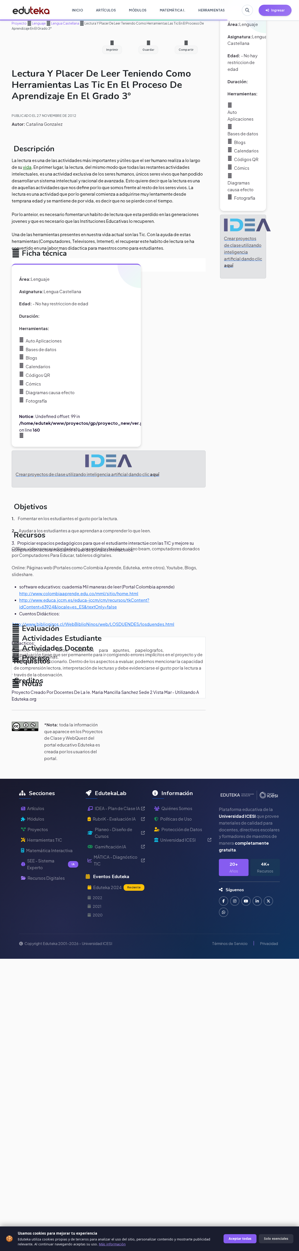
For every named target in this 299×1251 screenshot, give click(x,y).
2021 (97, 906)
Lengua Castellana (65, 23)
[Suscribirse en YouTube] (246, 901)
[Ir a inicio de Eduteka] (31, 10)
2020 (98, 915)
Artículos (35, 808)
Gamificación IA (110, 846)
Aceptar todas (240, 1238)
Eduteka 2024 (117, 887)
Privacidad (269, 943)
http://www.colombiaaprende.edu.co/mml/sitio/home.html (78, 593)
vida (27, 167)
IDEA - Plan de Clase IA (117, 808)
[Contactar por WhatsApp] (223, 912)
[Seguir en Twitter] (268, 901)
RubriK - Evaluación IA (114, 819)
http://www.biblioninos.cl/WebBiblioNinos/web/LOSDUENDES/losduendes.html (93, 624)
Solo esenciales (276, 1238)
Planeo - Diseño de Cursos (113, 833)
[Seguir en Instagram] (234, 901)
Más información (112, 1244)
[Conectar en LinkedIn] (257, 901)
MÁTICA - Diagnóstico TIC (115, 860)
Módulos (35, 819)
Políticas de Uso (176, 819)
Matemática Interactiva (49, 850)
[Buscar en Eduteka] (247, 10)
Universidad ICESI (178, 840)
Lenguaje (39, 23)
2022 (97, 897)
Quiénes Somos (176, 808)
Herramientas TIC (44, 840)
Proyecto (19, 23)
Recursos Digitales (46, 878)
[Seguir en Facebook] (223, 901)
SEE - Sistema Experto (51, 864)
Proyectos (38, 829)
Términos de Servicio (230, 943)
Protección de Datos (181, 829)
